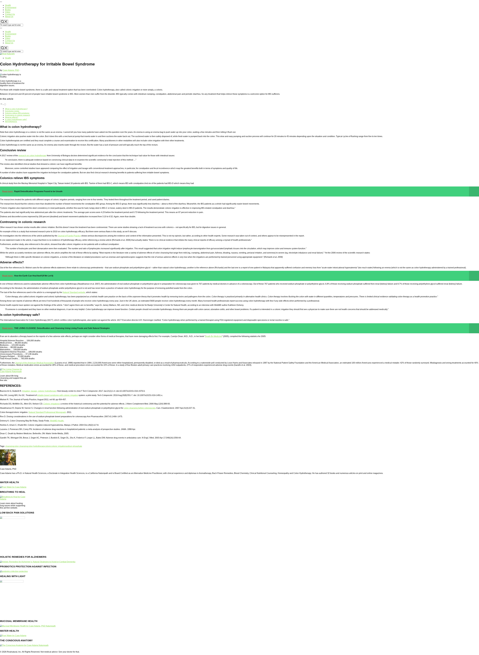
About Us (9, 16)
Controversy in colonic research (17, 115)
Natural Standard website (74, 292)
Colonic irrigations (51, 404)
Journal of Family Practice (69, 236)
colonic (48, 446)
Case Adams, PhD (11, 70)
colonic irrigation (58, 446)
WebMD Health (57, 421)
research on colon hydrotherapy (32, 156)
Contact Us (10, 14)
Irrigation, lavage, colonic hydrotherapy (39, 391)
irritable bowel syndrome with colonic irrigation (57, 395)
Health (8, 5)
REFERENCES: (11, 122)
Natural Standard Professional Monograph (47, 412)
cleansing (9, 446)
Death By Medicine (213, 336)
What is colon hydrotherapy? (16, 109)
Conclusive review (12, 111)
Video (7, 12)
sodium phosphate (74, 446)
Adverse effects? (11, 117)
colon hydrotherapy (36, 446)
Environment (10, 7)
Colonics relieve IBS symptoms (17, 113)
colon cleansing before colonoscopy (139, 408)
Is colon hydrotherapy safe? (16, 119)
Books (8, 10)
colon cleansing (21, 446)
